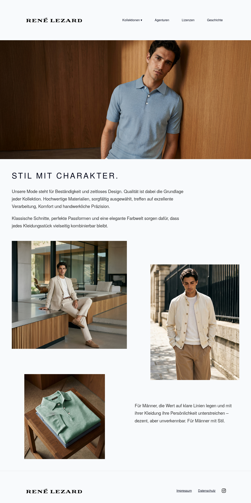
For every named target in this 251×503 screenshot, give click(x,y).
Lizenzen (188, 20)
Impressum (184, 490)
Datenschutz (207, 490)
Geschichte (215, 20)
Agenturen (162, 20)
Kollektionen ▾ (132, 20)
